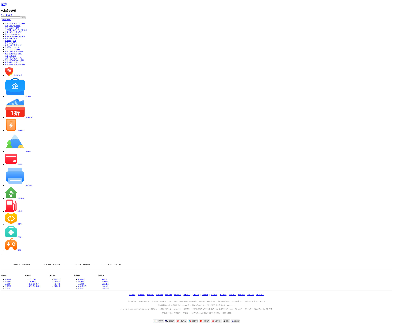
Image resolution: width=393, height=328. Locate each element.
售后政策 (81, 279)
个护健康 (23, 30)
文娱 (11, 51)
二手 (20, 62)
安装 (6, 62)
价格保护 (81, 282)
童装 (15, 45)
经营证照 (186, 309)
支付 (6, 64)
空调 (11, 23)
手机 (6, 28)
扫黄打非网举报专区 (216, 321)
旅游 (15, 58)
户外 (15, 43)
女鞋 (6, 54)
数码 (17, 28)
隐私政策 (241, 295)
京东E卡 (105, 286)
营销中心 (177, 295)
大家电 (7, 288)
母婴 (6, 56)
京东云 (185, 313)
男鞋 (6, 43)
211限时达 (33, 282)
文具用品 (17, 26)
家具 (15, 39)
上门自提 (32, 279)
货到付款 (57, 279)
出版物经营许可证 (198, 305)
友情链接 (196, 295)
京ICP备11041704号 (159, 301)
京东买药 (8, 47)
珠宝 (20, 54)
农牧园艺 (20, 60)
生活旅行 (8, 284)
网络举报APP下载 (204, 321)
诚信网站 (181, 321)
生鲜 (15, 32)
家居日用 (8, 41)
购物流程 (8, 279)
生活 (20, 58)
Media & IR (260, 295)
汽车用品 (17, 49)
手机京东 (187, 295)
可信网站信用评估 (158, 321)
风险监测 (223, 295)
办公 (11, 26)
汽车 (11, 49)
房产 (6, 49)
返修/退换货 (82, 286)
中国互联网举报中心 (193, 321)
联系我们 (141, 295)
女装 (11, 45)
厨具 (14, 41)
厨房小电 (16, 30)
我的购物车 (6, 20)
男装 (6, 45)
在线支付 (57, 282)
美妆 (6, 34)
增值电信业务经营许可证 (263, 309)
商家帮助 (168, 295)
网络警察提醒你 (170, 321)
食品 (6, 32)
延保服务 (105, 284)
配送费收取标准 (35, 286)
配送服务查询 (34, 284)
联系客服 (150, 295)
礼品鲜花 (12, 60)
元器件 (7, 36)
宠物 (18, 34)
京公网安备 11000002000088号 (139, 301)
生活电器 (8, 30)
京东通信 (105, 288)
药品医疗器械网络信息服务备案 (185, 301)
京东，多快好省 (6, 15)
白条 (11, 64)
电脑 (6, 26)
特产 (20, 32)
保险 (15, 64)
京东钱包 (177, 313)
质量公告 (232, 295)
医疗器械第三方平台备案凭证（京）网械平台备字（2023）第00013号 (218, 309)
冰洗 (6, 23)
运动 (11, 43)
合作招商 (159, 295)
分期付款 (57, 284)
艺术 (6, 60)
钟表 (15, 54)
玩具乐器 (12, 56)
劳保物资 (14, 36)
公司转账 (57, 286)
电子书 (20, 51)
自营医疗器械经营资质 (207, 301)
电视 (15, 23)
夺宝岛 (104, 279)
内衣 (20, 45)
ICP (170, 301)
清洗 (15, 62)
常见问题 (8, 286)
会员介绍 (8, 282)
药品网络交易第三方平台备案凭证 (230, 301)
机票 (6, 58)
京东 (4, 4)
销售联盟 (205, 295)
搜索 (23, 17)
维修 (11, 62)
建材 (11, 39)
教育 (15, 51)
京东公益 (250, 295)
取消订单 (81, 288)
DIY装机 (105, 282)
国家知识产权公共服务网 (235, 321)
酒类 (11, 32)
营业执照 (248, 309)
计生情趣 (16, 47)
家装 (6, 39)
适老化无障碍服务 (226, 321)
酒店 (11, 58)
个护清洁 (12, 34)
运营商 (11, 28)
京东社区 (214, 295)
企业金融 (21, 64)
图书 (6, 51)
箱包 (11, 54)
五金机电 (22, 36)
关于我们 (132, 295)
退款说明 (81, 284)
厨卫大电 (21, 23)
